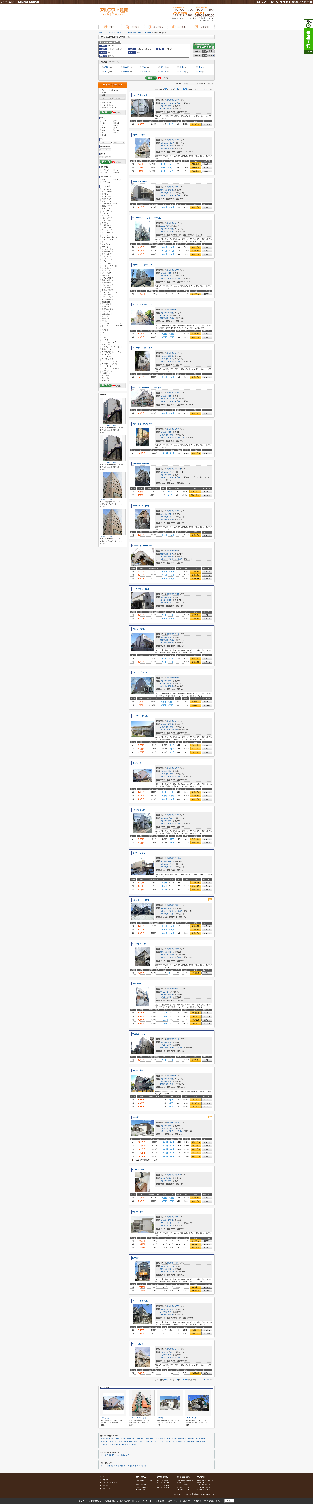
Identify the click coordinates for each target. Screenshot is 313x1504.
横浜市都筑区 (134, 1441)
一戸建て (105, 92)
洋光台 (146, 72)
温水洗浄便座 (107, 304)
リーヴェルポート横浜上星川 (110, 425)
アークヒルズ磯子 (139, 182)
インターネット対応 (110, 342)
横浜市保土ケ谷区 (156, 1438)
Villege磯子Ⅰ (138, 1344)
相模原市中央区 (176, 1441)
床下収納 (106, 321)
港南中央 (174, 729)
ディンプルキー (108, 354)
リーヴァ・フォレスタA (142, 348)
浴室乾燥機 (107, 302)
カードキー (107, 230)
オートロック (107, 344)
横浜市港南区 (200, 1438)
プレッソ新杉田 (138, 810)
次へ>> (206, 89)
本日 (116, 170)
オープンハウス (108, 232)
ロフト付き (107, 256)
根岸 (202, 67)
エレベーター (107, 271)
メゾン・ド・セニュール (142, 265)
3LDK (117, 130)
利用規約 (105, 1486)
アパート (105, 90)
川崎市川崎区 (144, 1441)
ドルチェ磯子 (137, 1070)
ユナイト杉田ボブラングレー (144, 424)
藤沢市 (204, 1441)
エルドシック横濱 (107, 499)
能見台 (143, 1466)
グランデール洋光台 (140, 464)
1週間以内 (118, 172)
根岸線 (162, 108)
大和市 (110, 1445)
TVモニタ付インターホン (112, 347)
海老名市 (117, 1445)
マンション (115, 90)
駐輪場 (105, 275)
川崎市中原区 (155, 1441)
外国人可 (106, 235)
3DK (103, 130)
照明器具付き (107, 273)
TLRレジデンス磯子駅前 (138, 1418)
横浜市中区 (136, 1438)
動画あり (118, 180)
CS (104, 332)
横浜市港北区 (179, 1438)
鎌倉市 (198, 1441)
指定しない (106, 170)
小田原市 (104, 1445)
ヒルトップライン (139, 672)
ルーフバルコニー (109, 266)
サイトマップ (107, 1488)
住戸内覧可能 (107, 366)
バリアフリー (107, 213)
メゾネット (107, 259)
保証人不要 (107, 206)
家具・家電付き (108, 280)
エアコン (106, 316)
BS (104, 335)
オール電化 (107, 268)
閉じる (229, 1501)
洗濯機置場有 (107, 283)
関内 (145, 67)
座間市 (123, 1445)
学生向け (106, 242)
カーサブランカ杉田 (140, 589)
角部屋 (105, 380)
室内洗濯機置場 (108, 251)
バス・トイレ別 (108, 297)
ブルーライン (165, 729)
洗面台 (105, 307)
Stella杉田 (136, 1117)
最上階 (105, 376)
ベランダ (106, 261)
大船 (201, 72)
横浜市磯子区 (171, 100)
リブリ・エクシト (139, 853)
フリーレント (107, 227)
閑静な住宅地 (107, 199)
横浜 (108, 67)
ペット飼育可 (107, 189)
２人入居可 (107, 211)
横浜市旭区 (105, 1441)
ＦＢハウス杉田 (138, 629)
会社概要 (105, 1480)
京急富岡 (131, 1466)
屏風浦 (170, 148)
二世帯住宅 (107, 225)
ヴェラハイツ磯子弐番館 (142, 546)
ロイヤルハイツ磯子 (140, 716)
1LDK (117, 123)
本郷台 (184, 72)
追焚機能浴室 (107, 299)
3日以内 (105, 172)
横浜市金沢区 (171, 1175)
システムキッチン (109, 292)
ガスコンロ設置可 (109, 237)
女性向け (106, 247)
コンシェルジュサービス (111, 368)
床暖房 (105, 319)
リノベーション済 (109, 204)
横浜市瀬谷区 (123, 1441)
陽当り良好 (107, 196)
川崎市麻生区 (165, 1441)
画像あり (105, 180)
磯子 (108, 72)
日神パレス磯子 (138, 135)
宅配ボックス (107, 349)
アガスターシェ (138, 1034)
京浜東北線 (164, 143)
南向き (105, 378)
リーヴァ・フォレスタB (142, 304)
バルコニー (107, 263)
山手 (183, 67)
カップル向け (107, 244)
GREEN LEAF (138, 1170)
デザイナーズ (107, 201)
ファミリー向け (108, 249)
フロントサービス (109, 361)
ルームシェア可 (108, 239)
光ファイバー (107, 340)
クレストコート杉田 (140, 900)
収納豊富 (106, 330)
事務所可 (106, 208)
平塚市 (193, 1441)
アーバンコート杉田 (140, 506)
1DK (103, 123)
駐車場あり (107, 371)
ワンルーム (106, 121)
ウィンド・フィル (139, 944)
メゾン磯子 (136, 983)
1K (116, 121)
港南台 (165, 72)
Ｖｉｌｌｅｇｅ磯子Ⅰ (141, 1301)
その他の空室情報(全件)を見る (144, 1160)
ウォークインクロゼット (111, 323)
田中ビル (136, 1258)
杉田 (177, 100)
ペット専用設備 (108, 192)
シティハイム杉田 (139, 95)
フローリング (107, 254)
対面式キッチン (108, 295)
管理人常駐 (107, 220)
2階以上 (106, 373)
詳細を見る (195, 124)
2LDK (104, 128)
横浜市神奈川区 (117, 1438)
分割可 (105, 215)
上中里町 (179, 858)
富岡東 (178, 1175)
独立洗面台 (107, 314)
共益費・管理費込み (109, 107)
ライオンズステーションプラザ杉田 (147, 388)
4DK (116, 133)
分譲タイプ (107, 218)
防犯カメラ (107, 356)
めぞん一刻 (136, 763)
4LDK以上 (105, 135)
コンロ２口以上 (108, 287)
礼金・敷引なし (107, 105)
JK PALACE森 (191, 1418)
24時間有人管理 (108, 359)
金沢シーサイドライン (168, 103)
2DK (116, 125)
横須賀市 (186, 1441)
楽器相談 (106, 194)
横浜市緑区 (114, 1441)
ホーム (105, 1477)
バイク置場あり (108, 278)
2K (103, 125)
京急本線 (163, 106)
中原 (177, 140)
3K (116, 128)
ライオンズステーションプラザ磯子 (147, 218)
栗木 (177, 905)
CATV (105, 337)
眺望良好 (106, 223)
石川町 (165, 67)
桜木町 (127, 67)
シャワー (106, 311)
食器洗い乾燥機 (108, 290)
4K (103, 133)
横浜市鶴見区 (105, 1438)
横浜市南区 (145, 1438)
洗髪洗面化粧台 (108, 309)
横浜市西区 (127, 1438)
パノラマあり (106, 182)
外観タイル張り (108, 285)
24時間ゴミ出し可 (109, 364)
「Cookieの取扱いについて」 (197, 1501)
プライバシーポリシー (110, 1483)
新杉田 (127, 72)
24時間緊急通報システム (112, 352)
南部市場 (181, 437)
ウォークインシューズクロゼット (113, 327)
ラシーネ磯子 (137, 1212)
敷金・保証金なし (108, 103)
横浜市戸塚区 (190, 1438)
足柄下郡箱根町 (132, 1445)
